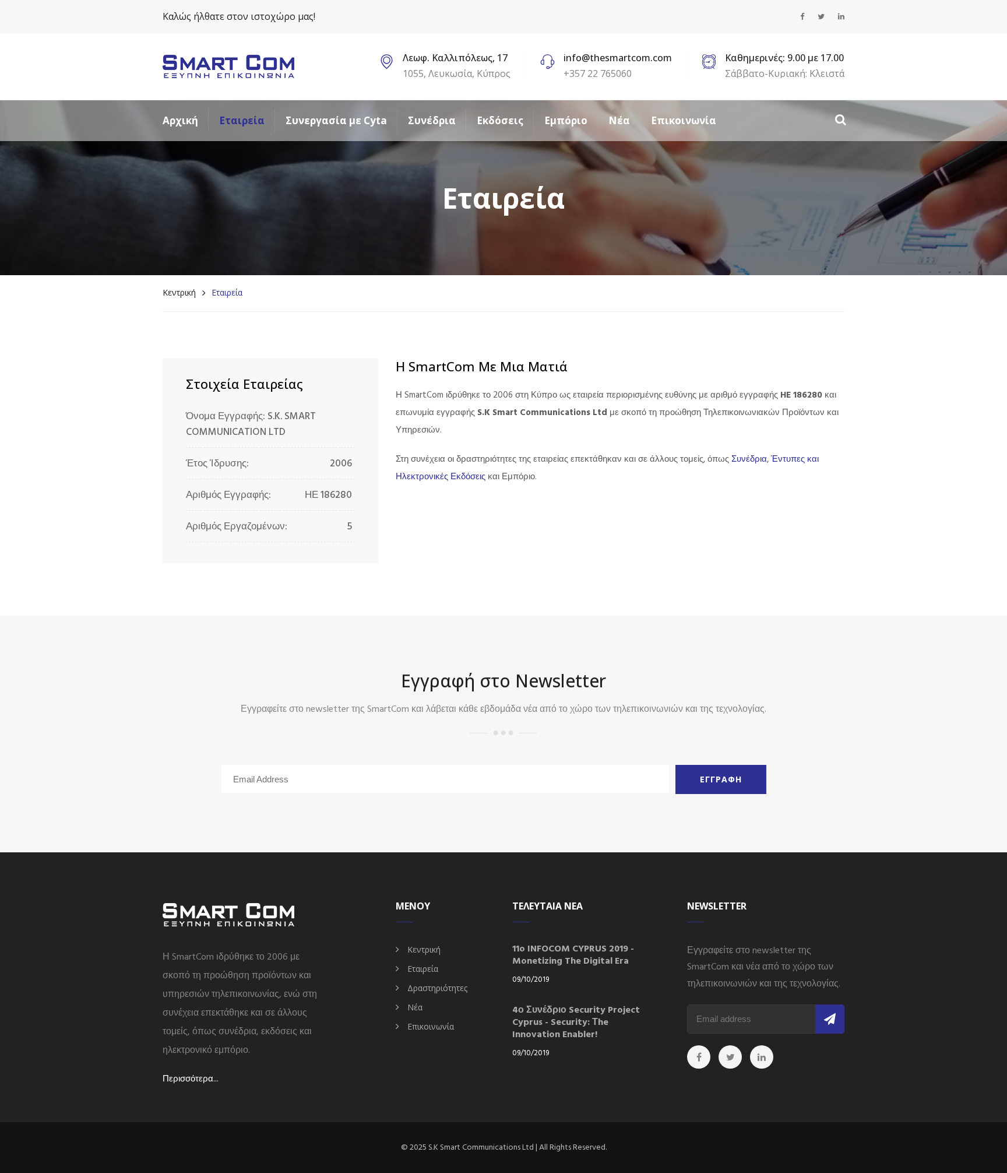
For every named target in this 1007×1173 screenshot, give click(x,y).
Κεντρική (179, 292)
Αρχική (180, 120)
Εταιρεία (242, 120)
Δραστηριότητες (437, 987)
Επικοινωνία (683, 120)
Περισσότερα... (191, 1079)
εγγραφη (721, 779)
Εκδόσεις (500, 120)
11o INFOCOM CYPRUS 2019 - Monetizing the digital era (573, 955)
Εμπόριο (565, 120)
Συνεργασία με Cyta (336, 120)
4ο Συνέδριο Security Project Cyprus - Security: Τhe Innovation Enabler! (576, 1022)
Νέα (619, 120)
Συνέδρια (432, 120)
